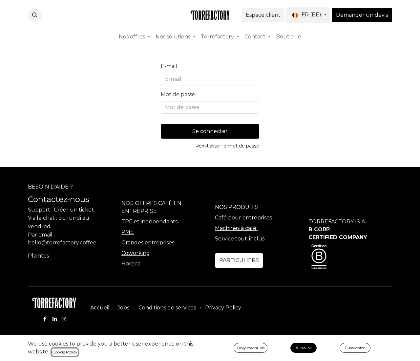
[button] (35, 15)
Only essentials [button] (250, 347)
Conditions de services (167, 308)
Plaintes (38, 256)
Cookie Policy (64, 352)
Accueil (100, 308)
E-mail (169, 66)
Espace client (263, 15)
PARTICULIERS (239, 260)
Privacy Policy (223, 308)
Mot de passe (178, 94)
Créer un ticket (74, 210)
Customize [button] (355, 347)
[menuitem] (134, 36)
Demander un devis (362, 15)
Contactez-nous (58, 199)
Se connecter (210, 131)
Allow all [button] (304, 347)
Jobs (123, 308)
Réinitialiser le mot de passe (227, 146)
